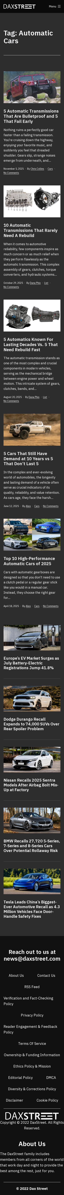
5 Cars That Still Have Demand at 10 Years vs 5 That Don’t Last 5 (28, 459)
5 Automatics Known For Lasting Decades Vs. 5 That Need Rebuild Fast (31, 344)
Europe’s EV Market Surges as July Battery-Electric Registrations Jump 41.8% (31, 663)
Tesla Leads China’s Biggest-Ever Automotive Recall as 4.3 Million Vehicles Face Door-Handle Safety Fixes (32, 909)
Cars (50, 168)
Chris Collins (37, 168)
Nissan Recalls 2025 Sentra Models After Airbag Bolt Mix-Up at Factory (31, 785)
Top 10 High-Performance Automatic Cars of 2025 (29, 561)
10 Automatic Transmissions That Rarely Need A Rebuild (31, 230)
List (46, 283)
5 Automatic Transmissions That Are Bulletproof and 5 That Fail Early (31, 116)
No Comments (11, 172)
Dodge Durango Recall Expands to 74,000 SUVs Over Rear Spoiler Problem (31, 724)
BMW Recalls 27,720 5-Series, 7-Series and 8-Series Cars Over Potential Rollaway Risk (32, 846)
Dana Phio (35, 283)
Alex (28, 506)
